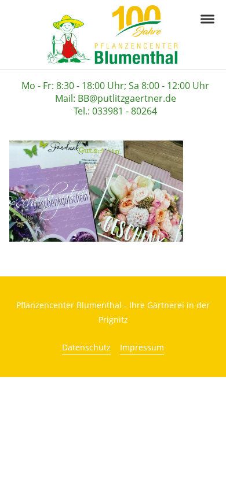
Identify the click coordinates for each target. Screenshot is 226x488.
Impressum (142, 347)
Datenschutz (86, 347)
